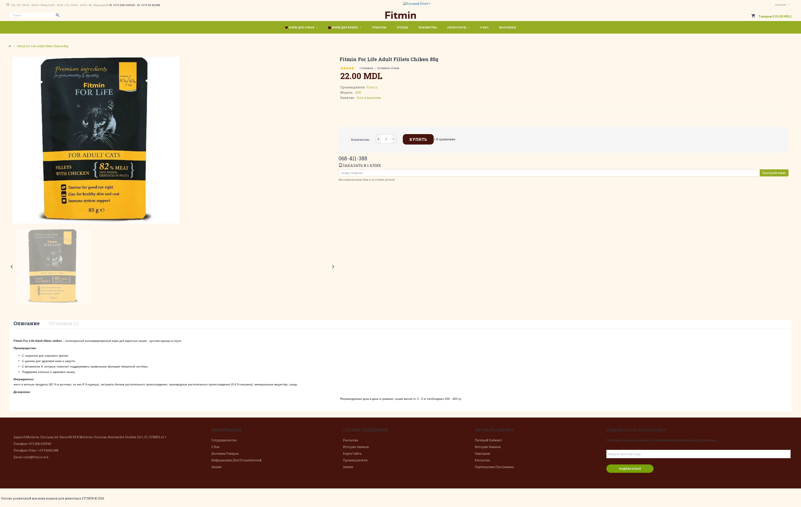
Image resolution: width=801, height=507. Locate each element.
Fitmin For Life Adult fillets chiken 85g (42, 46)
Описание (27, 323)
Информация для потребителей (236, 460)
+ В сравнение (444, 139)
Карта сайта (352, 453)
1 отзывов (366, 68)
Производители (355, 460)
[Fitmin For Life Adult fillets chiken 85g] (53, 266)
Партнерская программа (494, 467)
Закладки (482, 453)
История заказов (356, 447)
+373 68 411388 (150, 5)
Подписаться (630, 468)
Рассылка (350, 440)
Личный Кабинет (488, 440)
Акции (216, 467)
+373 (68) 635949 (124, 5)
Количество (360, 140)
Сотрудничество (224, 440)
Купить (418, 139)
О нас (215, 447)
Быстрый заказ (774, 173)
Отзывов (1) (64, 323)
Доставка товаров (225, 453)
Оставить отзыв (388, 68)
